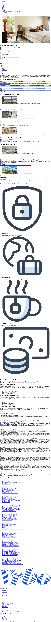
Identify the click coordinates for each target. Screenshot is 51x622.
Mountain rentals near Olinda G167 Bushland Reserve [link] (10, 546)
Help (3, 8)
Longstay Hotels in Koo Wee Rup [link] (7, 507)
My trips (3, 9)
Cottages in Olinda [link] (5, 526)
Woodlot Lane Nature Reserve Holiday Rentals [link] (9, 495)
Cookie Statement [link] (5, 607)
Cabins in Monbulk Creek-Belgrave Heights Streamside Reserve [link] (12, 564)
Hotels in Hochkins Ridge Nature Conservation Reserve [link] (11, 508)
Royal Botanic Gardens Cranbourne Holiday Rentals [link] (10, 496)
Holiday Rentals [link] (4, 72)
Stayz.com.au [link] (4, 619)
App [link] (3, 594)
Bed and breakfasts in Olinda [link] (7, 525)
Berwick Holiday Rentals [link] (6, 501)
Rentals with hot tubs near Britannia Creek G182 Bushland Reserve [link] (13, 521)
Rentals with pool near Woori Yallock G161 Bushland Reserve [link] (12, 506)
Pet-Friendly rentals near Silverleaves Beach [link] (9, 516)
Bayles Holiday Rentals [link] (6, 481)
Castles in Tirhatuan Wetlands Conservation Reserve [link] (10, 543)
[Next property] (1, 142)
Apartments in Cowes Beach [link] (6, 517)
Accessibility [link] (4, 605)
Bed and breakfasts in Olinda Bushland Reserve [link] (9, 549)
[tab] (4, 479)
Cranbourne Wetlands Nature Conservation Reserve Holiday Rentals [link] (13, 482)
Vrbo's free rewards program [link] (39, 425)
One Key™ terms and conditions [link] (7, 603)
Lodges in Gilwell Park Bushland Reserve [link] (9, 511)
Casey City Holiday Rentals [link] (6, 491)
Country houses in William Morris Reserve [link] (9, 518)
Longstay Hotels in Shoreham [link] (7, 520)
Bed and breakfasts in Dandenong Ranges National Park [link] (11, 542)
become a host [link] (28, 459)
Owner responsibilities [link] (5, 610)
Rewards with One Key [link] (6, 595)
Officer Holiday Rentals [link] (6, 502)
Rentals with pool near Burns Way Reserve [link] (9, 524)
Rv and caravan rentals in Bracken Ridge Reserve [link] (10, 515)
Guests (1, 50)
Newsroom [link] (4, 602)
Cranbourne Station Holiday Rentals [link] (8, 489)
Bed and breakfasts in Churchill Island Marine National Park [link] (11, 563)
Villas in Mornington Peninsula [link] (7, 538)
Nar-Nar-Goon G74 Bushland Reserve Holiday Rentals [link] (11, 500)
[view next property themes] (1, 92)
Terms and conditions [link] (5, 604)
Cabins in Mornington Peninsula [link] (7, 536)
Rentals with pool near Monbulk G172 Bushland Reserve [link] (11, 554)
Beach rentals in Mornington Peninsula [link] (8, 530)
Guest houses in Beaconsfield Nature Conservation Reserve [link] (11, 566)
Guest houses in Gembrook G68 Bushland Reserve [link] (10, 522)
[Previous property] (0, 142)
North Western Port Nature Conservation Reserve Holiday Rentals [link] (12, 488)
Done (1, 65)
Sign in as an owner (7, 13)
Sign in (4, 10)
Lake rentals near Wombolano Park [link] (7, 504)
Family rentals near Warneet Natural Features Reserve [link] (10, 545)
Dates (1, 49)
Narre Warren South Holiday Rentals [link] (8, 483)
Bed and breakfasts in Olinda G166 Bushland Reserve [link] (10, 550)
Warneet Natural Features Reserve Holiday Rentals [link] (10, 493)
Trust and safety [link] (4, 592)
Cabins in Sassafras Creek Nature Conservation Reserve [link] (11, 558)
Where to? (2, 48)
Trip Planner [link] (5, 474)
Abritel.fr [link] (3, 616)
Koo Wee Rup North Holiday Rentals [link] (8, 490)
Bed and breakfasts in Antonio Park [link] (8, 540)
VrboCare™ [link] (30, 464)
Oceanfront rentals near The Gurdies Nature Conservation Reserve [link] (12, 548)
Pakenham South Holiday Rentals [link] (7, 487)
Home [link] (3, 68)
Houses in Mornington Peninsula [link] (7, 535)
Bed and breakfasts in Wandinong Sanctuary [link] (9, 551)
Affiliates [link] (3, 601)
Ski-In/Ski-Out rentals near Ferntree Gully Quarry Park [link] (11, 513)
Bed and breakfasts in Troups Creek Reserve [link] (9, 553)
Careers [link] (3, 600)
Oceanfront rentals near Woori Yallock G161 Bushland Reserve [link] (12, 505)
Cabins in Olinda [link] (5, 528)
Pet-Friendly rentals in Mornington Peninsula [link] (9, 533)
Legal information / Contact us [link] (7, 609)
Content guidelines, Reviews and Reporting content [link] (10, 611)
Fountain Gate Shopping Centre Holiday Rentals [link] (10, 497)
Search (2, 66)
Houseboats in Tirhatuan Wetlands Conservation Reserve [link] (11, 544)
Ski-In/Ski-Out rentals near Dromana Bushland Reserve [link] (11, 561)
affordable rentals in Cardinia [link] (5, 425)
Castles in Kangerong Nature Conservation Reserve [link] (10, 557)
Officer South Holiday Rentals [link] (7, 492)
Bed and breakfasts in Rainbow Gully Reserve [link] (9, 555)
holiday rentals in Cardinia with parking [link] (16, 433)
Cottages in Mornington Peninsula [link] (7, 532)
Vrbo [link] (3, 615)
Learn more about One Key (8, 14)
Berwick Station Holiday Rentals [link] (7, 485)
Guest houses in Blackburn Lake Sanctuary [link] (9, 562)
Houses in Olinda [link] (5, 527)
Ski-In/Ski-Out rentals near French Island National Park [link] (11, 509)
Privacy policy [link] (4, 606)
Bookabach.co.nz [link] (5, 618)
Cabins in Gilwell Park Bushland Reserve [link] (8, 510)
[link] (0, 175)
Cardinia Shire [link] (4, 70)
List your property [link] (5, 590)
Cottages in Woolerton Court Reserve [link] (8, 523)
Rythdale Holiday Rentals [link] (6, 484)
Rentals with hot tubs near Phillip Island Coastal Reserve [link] (11, 519)
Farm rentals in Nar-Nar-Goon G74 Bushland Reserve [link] (10, 559)
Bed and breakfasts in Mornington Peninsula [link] (9, 531)
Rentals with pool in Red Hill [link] (7, 539)
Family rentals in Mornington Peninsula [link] (8, 534)
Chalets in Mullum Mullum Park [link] (7, 541)
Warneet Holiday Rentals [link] (6, 486)
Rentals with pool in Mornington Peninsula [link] (9, 537)
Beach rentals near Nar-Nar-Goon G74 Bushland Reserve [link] (11, 560)
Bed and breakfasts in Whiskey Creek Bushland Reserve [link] (11, 552)
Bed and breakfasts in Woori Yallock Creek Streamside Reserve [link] (12, 514)
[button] (25, 477)
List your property (5, 7)
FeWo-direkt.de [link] (4, 617)
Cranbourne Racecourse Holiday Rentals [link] (8, 499)
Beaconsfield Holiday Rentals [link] (7, 498)
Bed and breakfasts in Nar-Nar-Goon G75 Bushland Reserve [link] (12, 529)
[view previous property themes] (0, 92)
